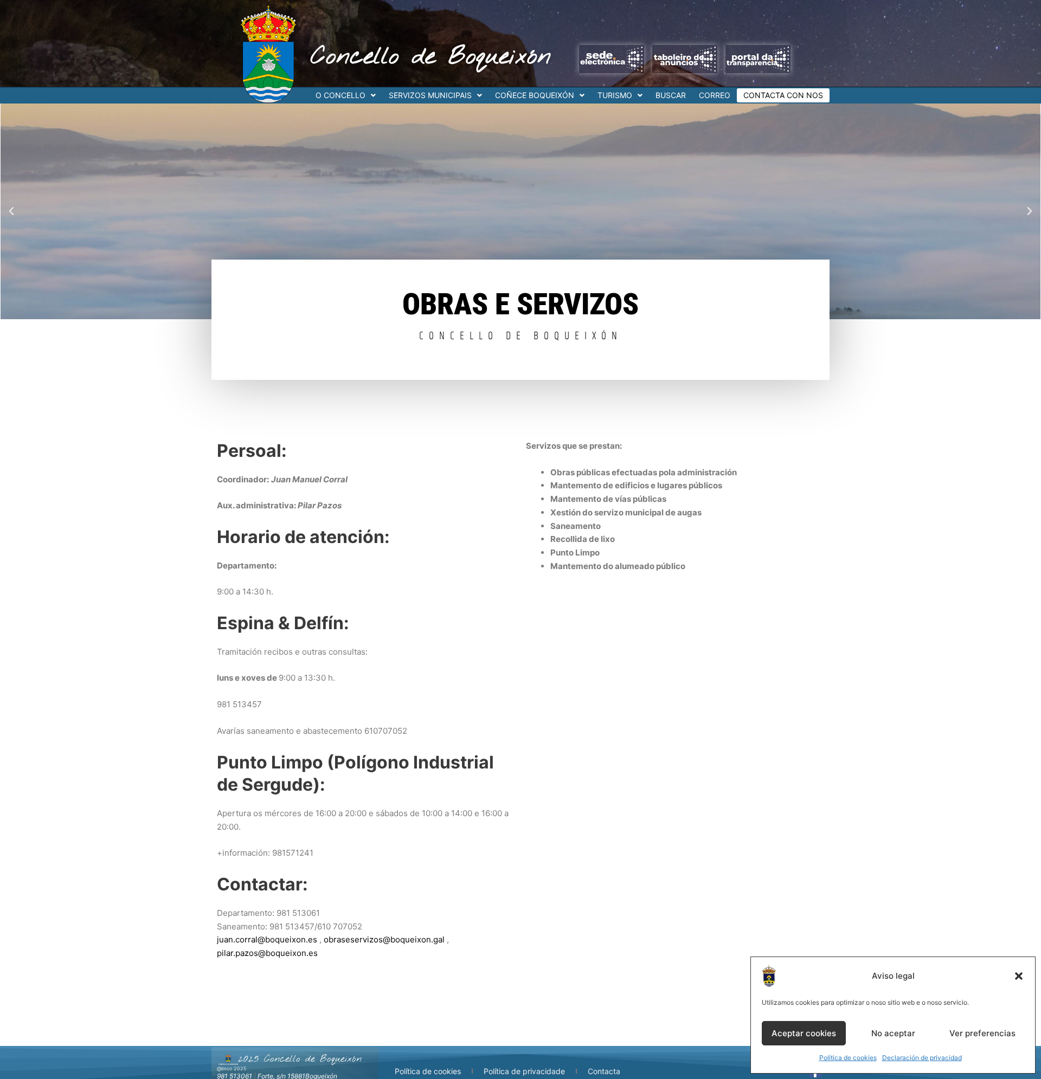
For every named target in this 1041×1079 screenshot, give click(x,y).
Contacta (604, 1071)
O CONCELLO (340, 95)
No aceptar (893, 1033)
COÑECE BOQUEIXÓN (534, 95)
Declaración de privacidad (922, 1058)
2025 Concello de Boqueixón (300, 1058)
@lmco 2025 (231, 1068)
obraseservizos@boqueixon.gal (384, 939)
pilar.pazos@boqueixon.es (267, 953)
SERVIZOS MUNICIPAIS (430, 95)
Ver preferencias (982, 1033)
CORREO (714, 95)
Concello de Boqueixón (431, 57)
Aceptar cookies (804, 1033)
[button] (1018, 976)
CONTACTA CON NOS (783, 95)
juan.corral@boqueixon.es (267, 939)
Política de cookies (848, 1058)
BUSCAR (671, 95)
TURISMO (614, 95)
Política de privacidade (524, 1071)
